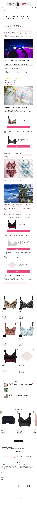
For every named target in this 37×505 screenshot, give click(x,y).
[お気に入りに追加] (17, 295)
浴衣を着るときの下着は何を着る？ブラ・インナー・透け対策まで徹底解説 (21, 390)
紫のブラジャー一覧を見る (11, 82)
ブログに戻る (19, 286)
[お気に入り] (32, 8)
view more (18, 400)
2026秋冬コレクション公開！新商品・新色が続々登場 (18, 395)
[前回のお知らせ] (2, 1)
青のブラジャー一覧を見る (11, 76)
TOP (3, 10)
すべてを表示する (18, 441)
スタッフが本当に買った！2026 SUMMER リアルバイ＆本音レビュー (20, 385)
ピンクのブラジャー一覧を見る (12, 84)
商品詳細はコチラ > (18, 126)
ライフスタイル (10, 10)
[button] (1, 8)
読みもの (5, 10)
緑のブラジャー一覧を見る (11, 80)
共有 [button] (6, 22)
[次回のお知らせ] (35, 1)
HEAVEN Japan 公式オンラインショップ (10, 498)
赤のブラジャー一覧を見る (11, 75)
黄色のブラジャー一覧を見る (11, 78)
